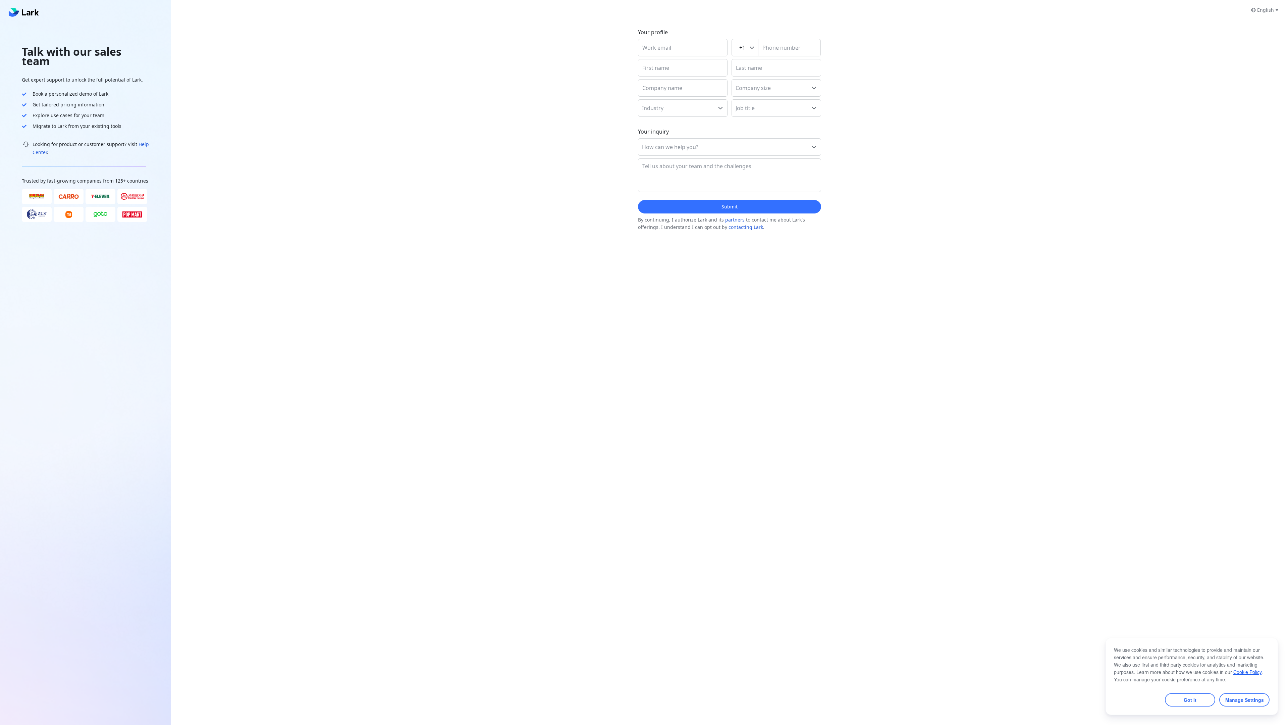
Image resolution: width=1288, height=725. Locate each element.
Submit (729, 206)
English (1265, 10)
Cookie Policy (1247, 672)
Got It (1190, 699)
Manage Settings (1244, 699)
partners (735, 219)
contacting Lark (746, 227)
